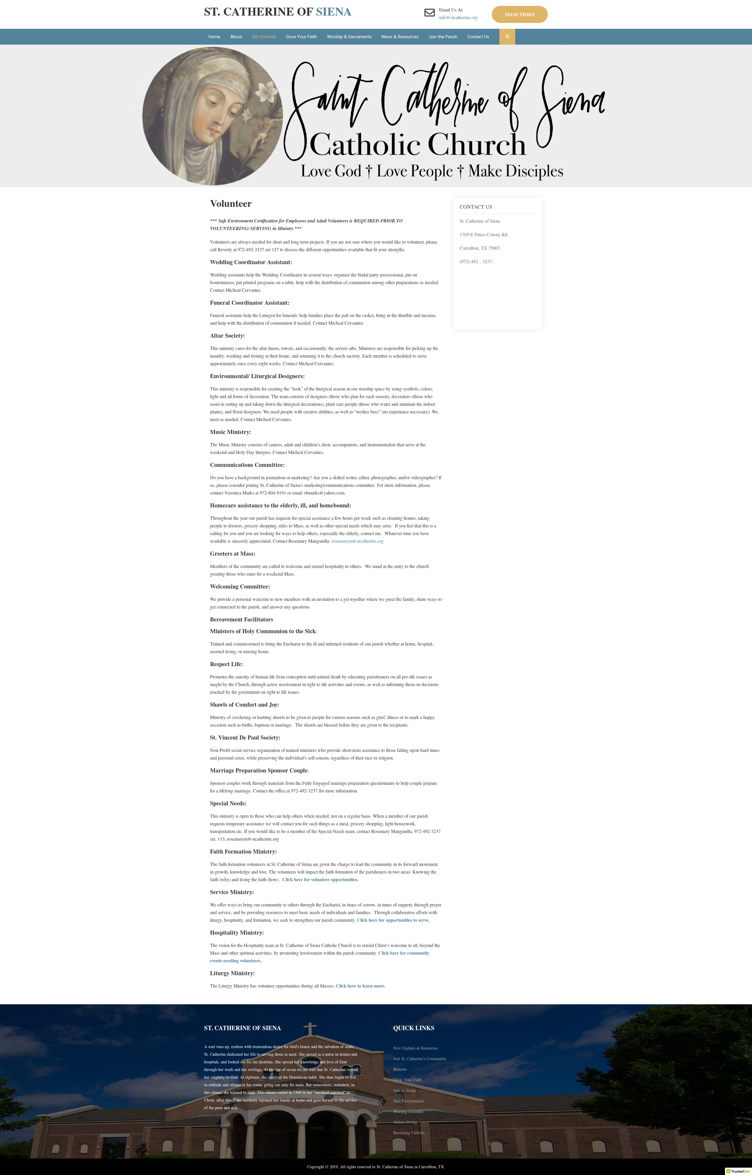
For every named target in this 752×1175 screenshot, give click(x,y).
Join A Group (404, 1090)
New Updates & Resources (415, 1048)
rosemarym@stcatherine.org (358, 541)
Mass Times (520, 14)
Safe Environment (408, 1101)
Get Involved (264, 36)
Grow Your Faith (301, 36)
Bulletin (400, 1069)
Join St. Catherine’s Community (419, 1058)
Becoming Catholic (409, 1132)
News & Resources (400, 36)
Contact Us (478, 36)
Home (214, 36)
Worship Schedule (408, 1111)
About (236, 36)
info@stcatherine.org (458, 17)
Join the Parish (443, 36)
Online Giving (405, 1122)
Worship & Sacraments (349, 36)
